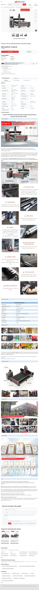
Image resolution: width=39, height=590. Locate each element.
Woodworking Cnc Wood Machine (29, 575)
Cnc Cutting (32, 573)
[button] (34, 80)
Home (2, 7)
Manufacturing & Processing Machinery (9, 7)
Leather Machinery (32, 555)
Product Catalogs (15, 549)
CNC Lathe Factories (24, 573)
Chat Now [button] (29, 51)
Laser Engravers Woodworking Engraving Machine (27, 566)
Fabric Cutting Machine (4, 555)
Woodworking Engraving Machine (28, 7)
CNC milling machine (13, 555)
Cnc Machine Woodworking (6, 575)
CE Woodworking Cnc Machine (6, 578)
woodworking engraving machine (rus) (33, 553)
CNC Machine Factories (15, 573)
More (2, 582)
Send (10, 523)
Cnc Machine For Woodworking (17, 575)
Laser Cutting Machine (23, 555)
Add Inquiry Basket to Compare (19, 38)
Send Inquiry (10, 51)
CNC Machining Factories (6, 573)
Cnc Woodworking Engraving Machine (8, 568)
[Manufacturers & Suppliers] (19, 2)
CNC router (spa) (13, 553)
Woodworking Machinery (19, 7)
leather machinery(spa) (4, 553)
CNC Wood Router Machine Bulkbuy (7, 580)
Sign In (3, 73)
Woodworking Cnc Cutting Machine (19, 578)
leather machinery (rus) (23, 553)
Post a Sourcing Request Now (30, 523)
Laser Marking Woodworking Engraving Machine (9, 566)
